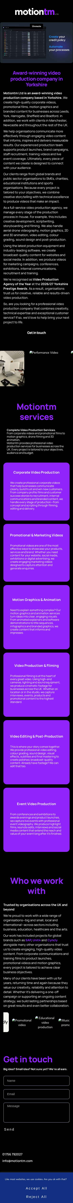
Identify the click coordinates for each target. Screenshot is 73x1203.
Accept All (36, 1188)
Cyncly (53, 940)
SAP (28, 940)
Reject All (36, 1197)
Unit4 (37, 940)
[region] (36, 1187)
